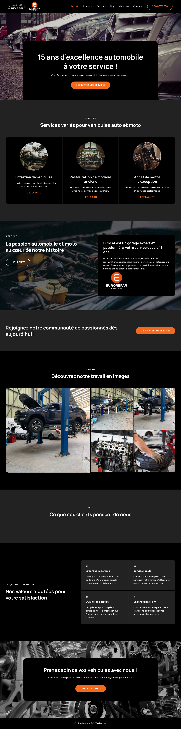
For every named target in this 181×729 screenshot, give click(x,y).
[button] (160, 6)
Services (101, 6)
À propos (87, 6)
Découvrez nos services (155, 330)
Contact (137, 6)
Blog (112, 6)
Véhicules (124, 6)
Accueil (74, 6)
